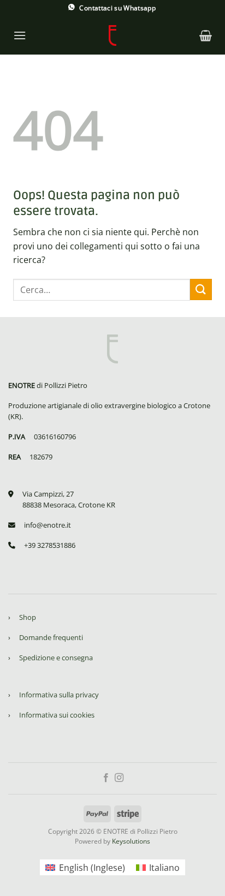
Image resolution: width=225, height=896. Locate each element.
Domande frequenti (51, 637)
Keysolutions (131, 841)
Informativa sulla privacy (59, 695)
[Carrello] (205, 35)
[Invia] (201, 289)
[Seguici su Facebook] (106, 778)
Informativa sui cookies (56, 715)
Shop (27, 617)
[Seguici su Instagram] (119, 778)
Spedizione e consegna (56, 657)
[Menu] (19, 35)
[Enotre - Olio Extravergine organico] (112, 35)
